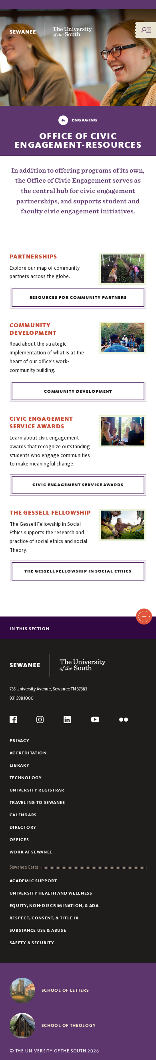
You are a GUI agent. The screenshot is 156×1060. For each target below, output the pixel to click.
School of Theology (69, 1025)
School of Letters (65, 990)
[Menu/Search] (146, 30)
